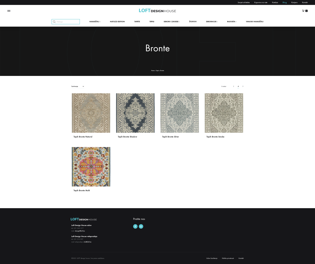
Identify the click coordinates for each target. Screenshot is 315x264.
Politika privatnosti (228, 258)
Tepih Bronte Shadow (127, 136)
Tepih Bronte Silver (170, 136)
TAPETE (137, 21)
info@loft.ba (87, 242)
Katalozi (275, 2)
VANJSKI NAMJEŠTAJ (254, 21)
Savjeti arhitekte (244, 2)
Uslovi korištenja (211, 258)
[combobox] (77, 86)
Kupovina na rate (260, 2)
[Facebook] (135, 226)
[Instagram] (141, 226)
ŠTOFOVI (193, 21)
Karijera (294, 2)
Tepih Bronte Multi (82, 190)
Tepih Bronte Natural (83, 136)
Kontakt (305, 2)
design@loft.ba (80, 231)
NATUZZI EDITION (117, 21)
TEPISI (152, 21)
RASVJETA (231, 21)
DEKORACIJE (212, 21)
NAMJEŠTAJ (94, 21)
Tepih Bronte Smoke (215, 136)
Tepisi (157, 70)
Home (152, 70)
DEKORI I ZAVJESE (172, 21)
